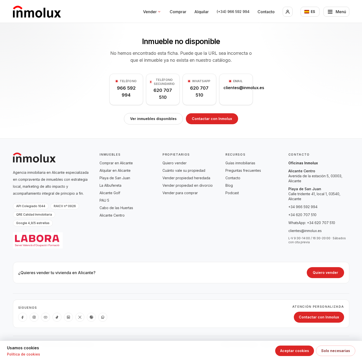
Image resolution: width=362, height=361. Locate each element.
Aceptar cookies (294, 351)
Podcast (232, 193)
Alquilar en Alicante (115, 170)
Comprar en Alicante (116, 163)
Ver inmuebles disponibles (153, 119)
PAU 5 (104, 200)
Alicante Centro (112, 215)
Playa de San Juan (115, 178)
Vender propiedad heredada (186, 178)
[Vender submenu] (159, 11)
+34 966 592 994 (302, 207)
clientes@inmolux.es (305, 231)
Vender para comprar (180, 193)
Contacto (266, 11)
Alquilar (201, 11)
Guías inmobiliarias (240, 163)
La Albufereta (110, 185)
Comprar (178, 11)
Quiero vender (174, 163)
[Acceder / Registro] (288, 12)
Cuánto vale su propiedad (183, 170)
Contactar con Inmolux (212, 119)
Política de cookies (23, 354)
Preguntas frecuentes (243, 170)
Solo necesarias (335, 351)
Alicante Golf (110, 193)
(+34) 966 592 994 (233, 11)
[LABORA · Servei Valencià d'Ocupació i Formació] (38, 240)
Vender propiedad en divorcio (187, 185)
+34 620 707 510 (302, 215)
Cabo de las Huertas (116, 208)
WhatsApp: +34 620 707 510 (311, 223)
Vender (150, 11)
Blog (229, 185)
